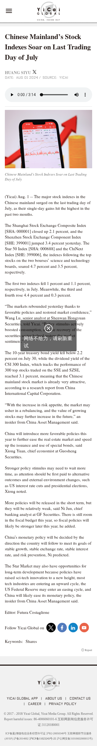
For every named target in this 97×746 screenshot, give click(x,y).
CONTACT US (80, 698)
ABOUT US (53, 698)
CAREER (34, 703)
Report (88, 650)
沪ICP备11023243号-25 (42, 738)
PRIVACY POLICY (63, 703)
